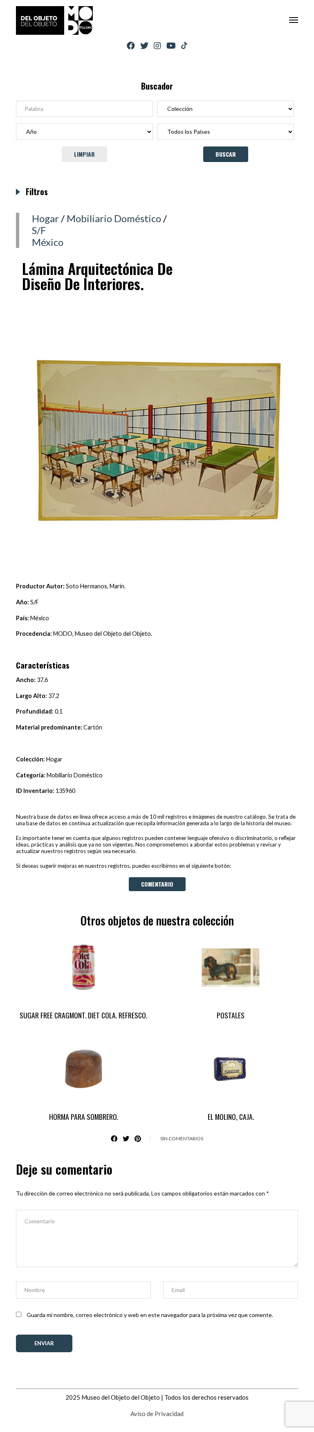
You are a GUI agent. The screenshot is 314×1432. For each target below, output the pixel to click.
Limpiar (84, 154)
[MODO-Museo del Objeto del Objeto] (54, 20)
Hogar (45, 218)
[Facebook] (131, 45)
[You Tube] (171, 45)
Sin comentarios (181, 1138)
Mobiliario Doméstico (114, 218)
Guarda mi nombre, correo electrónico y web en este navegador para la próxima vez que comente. (150, 1314)
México (47, 242)
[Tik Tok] (184, 45)
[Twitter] (144, 45)
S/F (39, 230)
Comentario (157, 884)
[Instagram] (157, 45)
